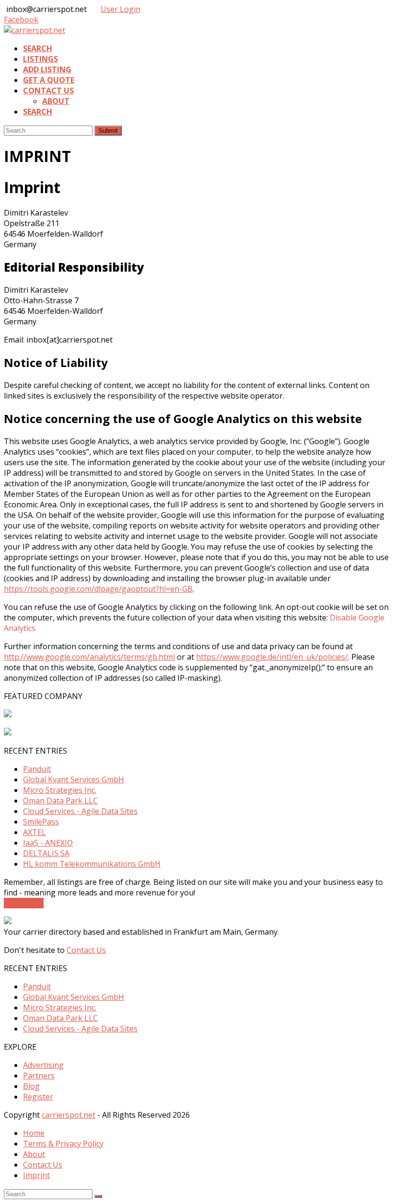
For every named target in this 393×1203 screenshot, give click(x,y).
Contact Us (86, 950)
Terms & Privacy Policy (63, 1143)
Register (38, 1096)
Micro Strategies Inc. (59, 790)
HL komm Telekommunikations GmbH (92, 864)
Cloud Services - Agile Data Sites (80, 811)
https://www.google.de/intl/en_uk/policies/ (272, 657)
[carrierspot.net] (34, 30)
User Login (120, 9)
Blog (31, 1086)
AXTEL (34, 832)
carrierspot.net (68, 1115)
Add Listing (24, 903)
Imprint (36, 1175)
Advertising (43, 1065)
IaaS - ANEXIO (48, 842)
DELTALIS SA (46, 853)
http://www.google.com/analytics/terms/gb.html (89, 657)
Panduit (37, 769)
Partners (39, 1075)
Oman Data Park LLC (60, 800)
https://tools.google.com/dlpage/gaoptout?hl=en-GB (98, 589)
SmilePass (41, 821)
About (34, 1154)
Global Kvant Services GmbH (73, 779)
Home (34, 1133)
